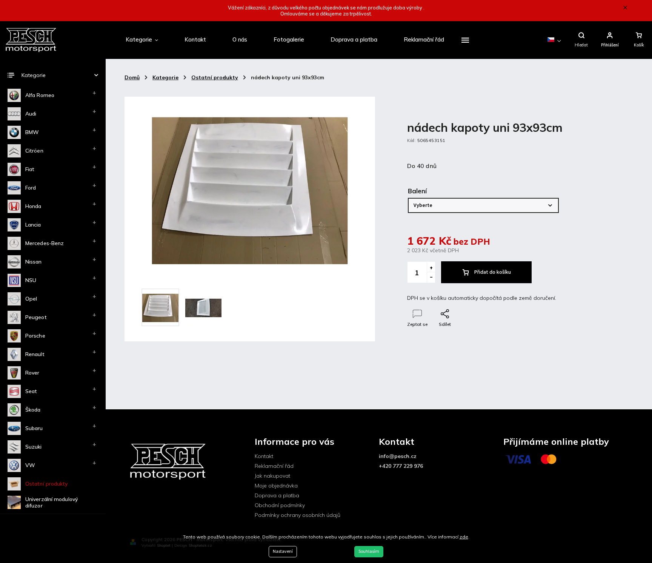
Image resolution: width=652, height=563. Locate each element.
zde (464, 537)
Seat (31, 391)
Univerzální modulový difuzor (51, 502)
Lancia (33, 224)
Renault (35, 354)
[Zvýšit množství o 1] (431, 267)
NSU (30, 280)
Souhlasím (368, 551)
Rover (32, 372)
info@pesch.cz (398, 456)
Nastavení (283, 551)
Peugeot (36, 317)
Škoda (33, 409)
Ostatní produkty (46, 483)
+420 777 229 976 (401, 466)
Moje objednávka (276, 485)
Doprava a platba (277, 495)
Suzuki (33, 446)
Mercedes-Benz (44, 243)
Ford (30, 187)
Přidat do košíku (492, 272)
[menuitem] (141, 40)
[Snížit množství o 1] (431, 277)
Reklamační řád (274, 466)
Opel (31, 298)
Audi (30, 113)
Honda (33, 206)
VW (30, 465)
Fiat (29, 169)
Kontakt (264, 456)
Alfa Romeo (39, 95)
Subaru (34, 428)
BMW (32, 132)
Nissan (33, 261)
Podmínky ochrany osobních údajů (297, 515)
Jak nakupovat (272, 475)
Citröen (34, 150)
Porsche (35, 335)
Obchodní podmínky (280, 505)
